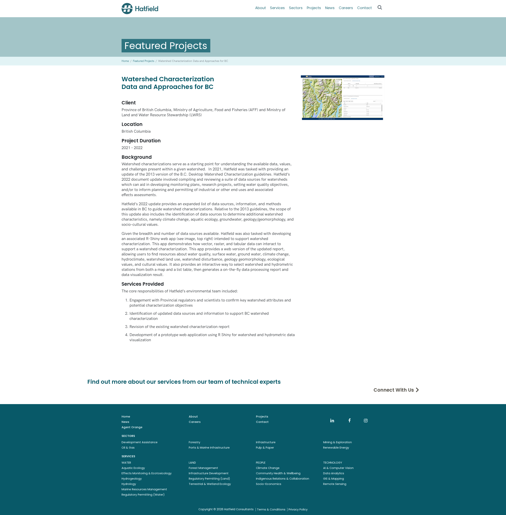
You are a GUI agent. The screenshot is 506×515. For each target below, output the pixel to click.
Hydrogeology (132, 479)
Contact (364, 7)
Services (277, 7)
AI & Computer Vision (338, 468)
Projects (314, 7)
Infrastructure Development (208, 473)
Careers (346, 7)
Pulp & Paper (265, 448)
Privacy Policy (298, 509)
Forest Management (203, 468)
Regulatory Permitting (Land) (209, 479)
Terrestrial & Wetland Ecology (210, 484)
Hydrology (129, 484)
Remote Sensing (334, 484)
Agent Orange (132, 427)
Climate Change (267, 468)
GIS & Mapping (333, 479)
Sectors (296, 7)
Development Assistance (140, 442)
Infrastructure (266, 442)
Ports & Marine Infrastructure (209, 448)
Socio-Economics (268, 484)
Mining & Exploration (337, 442)
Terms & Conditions (271, 509)
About (260, 7)
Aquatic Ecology (133, 468)
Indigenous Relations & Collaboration (282, 479)
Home (126, 417)
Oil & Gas (128, 448)
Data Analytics (333, 473)
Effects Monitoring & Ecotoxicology (147, 473)
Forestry (194, 442)
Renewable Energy (336, 448)
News (330, 7)
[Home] (140, 8)
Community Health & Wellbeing (278, 473)
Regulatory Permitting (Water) (143, 495)
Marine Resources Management (144, 489)
